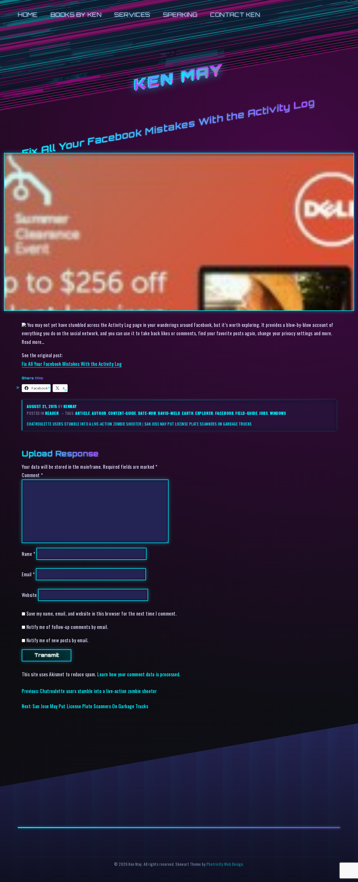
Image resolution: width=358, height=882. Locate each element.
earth (187, 413)
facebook (224, 413)
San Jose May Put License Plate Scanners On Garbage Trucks (198, 424)
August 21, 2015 (42, 406)
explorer (204, 413)
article (82, 413)
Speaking (180, 14)
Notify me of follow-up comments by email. (67, 626)
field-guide (246, 413)
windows (278, 413)
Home (27, 14)
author (99, 413)
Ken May (179, 78)
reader (52, 413)
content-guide (122, 413)
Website (29, 594)
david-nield (169, 413)
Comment (32, 474)
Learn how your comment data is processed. (138, 674)
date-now (147, 413)
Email (28, 574)
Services (132, 14)
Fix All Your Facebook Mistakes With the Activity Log (72, 363)
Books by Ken (76, 14)
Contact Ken (235, 14)
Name (28, 553)
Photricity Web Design (225, 864)
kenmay (70, 406)
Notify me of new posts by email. (57, 640)
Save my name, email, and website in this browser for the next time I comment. (101, 613)
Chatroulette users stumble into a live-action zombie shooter (84, 424)
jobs (263, 413)
